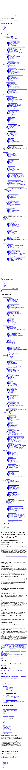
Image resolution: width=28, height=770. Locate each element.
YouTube (6, 765)
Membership (6, 64)
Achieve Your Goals (12, 84)
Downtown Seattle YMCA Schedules (16, 177)
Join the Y (5, 683)
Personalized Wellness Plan (14, 87)
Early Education (11, 146)
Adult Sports (11, 98)
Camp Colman (11, 57)
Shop (4, 28)
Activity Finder (6, 150)
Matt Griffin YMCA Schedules (14, 180)
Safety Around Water (12, 111)
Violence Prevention (12, 229)
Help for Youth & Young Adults (12, 481)
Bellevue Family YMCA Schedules (15, 174)
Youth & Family (9, 376)
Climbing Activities (12, 156)
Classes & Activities (12, 155)
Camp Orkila (11, 58)
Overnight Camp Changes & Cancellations (17, 257)
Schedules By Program (10, 413)
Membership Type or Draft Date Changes (16, 256)
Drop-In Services (11, 223)
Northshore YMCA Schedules (14, 183)
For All (9, 70)
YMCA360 (10, 93)
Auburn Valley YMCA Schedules (15, 173)
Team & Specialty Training (13, 169)
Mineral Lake (11, 61)
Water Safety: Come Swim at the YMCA (11, 671)
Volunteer (10, 215)
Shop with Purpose (12, 90)
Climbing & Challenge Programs (15, 99)
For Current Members (10, 342)
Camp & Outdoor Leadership (14, 56)
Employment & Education (13, 224)
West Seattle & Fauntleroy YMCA (15, 52)
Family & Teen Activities (13, 159)
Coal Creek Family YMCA (14, 41)
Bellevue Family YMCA (13, 40)
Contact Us (10, 209)
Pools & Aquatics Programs (14, 78)
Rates (9, 79)
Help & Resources (9, 504)
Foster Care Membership (13, 71)
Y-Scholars (10, 133)
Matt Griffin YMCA (12, 45)
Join (4, 26)
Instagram (6, 763)
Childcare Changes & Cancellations (15, 245)
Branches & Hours (9, 298)
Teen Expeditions (11, 131)
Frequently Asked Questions (14, 72)
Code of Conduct (6, 730)
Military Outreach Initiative (13, 77)
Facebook (6, 762)
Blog (4, 725)
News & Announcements (15, 651)
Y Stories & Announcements (9, 527)
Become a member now (10, 326)
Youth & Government (12, 132)
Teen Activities (11, 129)
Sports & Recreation (12, 164)
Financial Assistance (12, 249)
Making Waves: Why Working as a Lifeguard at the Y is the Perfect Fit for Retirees (13, 677)
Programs (5, 94)
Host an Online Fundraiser (13, 210)
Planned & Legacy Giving (13, 201)
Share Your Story (11, 213)
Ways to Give (8, 451)
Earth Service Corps (12, 128)
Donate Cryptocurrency (13, 191)
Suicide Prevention (12, 235)
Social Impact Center (7, 219)
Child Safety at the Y (7, 707)
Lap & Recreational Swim (13, 110)
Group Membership (12, 73)
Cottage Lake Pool (12, 108)
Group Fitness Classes (12, 103)
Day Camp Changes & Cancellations (16, 247)
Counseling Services (12, 231)
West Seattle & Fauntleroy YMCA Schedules (17, 188)
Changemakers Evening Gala (14, 204)
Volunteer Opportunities (13, 92)
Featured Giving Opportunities (12, 462)
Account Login (6, 702)
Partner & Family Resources (14, 233)
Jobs (4, 31)
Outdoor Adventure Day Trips (14, 104)
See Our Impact (11, 212)
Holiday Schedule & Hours (14, 86)
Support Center (11, 91)
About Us (5, 722)
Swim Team (10, 113)
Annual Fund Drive (12, 203)
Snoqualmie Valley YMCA (13, 50)
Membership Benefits (12, 76)
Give (4, 189)
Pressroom (5, 723)
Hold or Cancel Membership (11, 700)
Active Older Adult (12, 154)
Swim (9, 167)
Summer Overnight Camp (13, 62)
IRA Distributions (12, 197)
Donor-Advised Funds (13, 194)
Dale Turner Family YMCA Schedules (16, 176)
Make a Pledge (11, 198)
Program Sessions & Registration (15, 259)
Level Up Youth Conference (14, 227)
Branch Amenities (12, 66)
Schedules (5, 152)
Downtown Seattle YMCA (13, 43)
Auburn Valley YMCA (13, 38)
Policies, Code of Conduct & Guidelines (16, 258)
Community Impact (12, 68)
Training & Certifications (13, 114)
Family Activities (11, 118)
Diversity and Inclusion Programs (10, 710)
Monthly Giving (11, 199)
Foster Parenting (11, 238)
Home (4, 526)
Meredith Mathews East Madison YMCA (16, 47)
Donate (4, 29)
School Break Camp (12, 147)
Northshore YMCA (12, 48)
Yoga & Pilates (11, 170)
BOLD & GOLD (12, 55)
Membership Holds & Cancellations (15, 254)
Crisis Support (11, 222)
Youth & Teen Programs (11, 388)
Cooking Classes (11, 101)
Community (7, 651)
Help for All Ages (9, 490)
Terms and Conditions (7, 732)
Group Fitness (11, 160)
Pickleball (10, 162)
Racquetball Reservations (13, 163)
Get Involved (8, 496)
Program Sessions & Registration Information (17, 89)
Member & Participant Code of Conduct (16, 253)
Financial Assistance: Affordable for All (16, 69)
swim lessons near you (7, 583)
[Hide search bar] (1, 291)
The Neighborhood (12, 205)
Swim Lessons (11, 112)
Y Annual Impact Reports (8, 716)
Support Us (5, 218)
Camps (7, 314)
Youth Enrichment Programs (14, 125)
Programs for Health (12, 106)
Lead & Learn (11, 211)
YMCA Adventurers (12, 124)
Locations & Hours (7, 36)
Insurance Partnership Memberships (15, 75)
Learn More (5, 242)
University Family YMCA (13, 51)
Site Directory (11, 260)
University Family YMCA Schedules (16, 187)
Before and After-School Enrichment (15, 145)
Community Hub (11, 100)
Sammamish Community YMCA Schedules (17, 184)
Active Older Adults (12, 97)
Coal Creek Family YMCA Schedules (16, 175)
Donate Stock (11, 192)
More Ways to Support (10, 468)
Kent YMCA (11, 44)
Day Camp (10, 59)
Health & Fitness (9, 356)
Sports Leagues (11, 166)
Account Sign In (11, 83)
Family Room (11, 119)
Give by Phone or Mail (13, 195)
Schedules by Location (10, 432)
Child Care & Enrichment (11, 404)
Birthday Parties (11, 117)
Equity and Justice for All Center (10, 709)
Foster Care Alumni (12, 225)
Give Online (10, 196)
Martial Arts (10, 121)
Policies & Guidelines (7, 729)
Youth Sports (11, 126)
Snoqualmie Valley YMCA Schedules (16, 185)
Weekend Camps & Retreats (14, 63)
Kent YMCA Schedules (13, 178)
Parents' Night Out (12, 122)
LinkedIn (6, 764)
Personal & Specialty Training (14, 105)
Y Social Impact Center (13, 206)
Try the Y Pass (11, 80)
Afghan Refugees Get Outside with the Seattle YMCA (12, 654)
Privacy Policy (6, 733)
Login (4, 27)
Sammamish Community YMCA (15, 49)
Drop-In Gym (11, 157)
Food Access (11, 232)
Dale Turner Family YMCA (14, 42)
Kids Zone (10, 85)
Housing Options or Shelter (14, 226)
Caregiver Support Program (14, 237)
